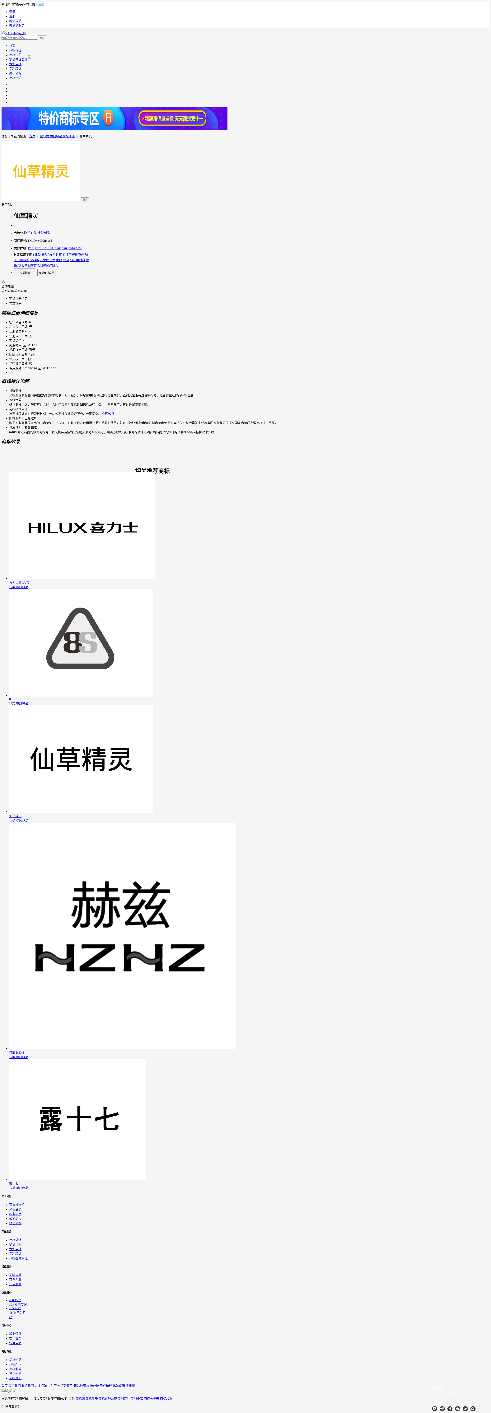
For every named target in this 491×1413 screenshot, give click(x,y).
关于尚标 (15, 73)
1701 (31, 248)
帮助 (41, 4)
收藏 (84, 199)
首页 (12, 45)
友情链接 (93, 1385)
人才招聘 (41, 1385)
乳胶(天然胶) (43, 254)
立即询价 (25, 272)
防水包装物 (31, 265)
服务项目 (15, 1214)
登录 (12, 11)
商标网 (80, 1398)
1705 (58, 248)
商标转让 (15, 50)
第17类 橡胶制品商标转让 (57, 136)
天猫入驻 (15, 1275)
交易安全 (15, 1338)
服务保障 (15, 1334)
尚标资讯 (15, 1359)
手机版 (130, 1385)
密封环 (57, 254)
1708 (79, 248)
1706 (65, 248)
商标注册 (15, 55)
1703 (44, 248)
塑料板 (34, 260)
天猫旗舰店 (17, 25)
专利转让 (15, 68)
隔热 (66, 260)
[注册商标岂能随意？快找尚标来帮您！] (114, 128)
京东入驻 (15, 1279)
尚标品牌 (15, 1209)
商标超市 (166, 1398)
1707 (72, 248)
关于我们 (14, 1385)
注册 (12, 16)
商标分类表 (151, 1398)
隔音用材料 (77, 260)
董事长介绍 (17, 1204)
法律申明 (15, 1343)
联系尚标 (15, 1223)
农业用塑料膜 (72, 254)
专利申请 (15, 64)
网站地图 (80, 1385)
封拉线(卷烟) (48, 265)
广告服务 (15, 1284)
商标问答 (15, 1369)
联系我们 (27, 1385)
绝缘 (59, 260)
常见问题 (15, 1373)
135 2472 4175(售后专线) (17, 1313)
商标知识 (15, 1364)
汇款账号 (67, 1385)
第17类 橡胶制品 (39, 233)
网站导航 (15, 21)
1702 (38, 248)
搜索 (41, 37)
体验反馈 (119, 1385)
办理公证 (108, 413)
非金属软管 (47, 260)
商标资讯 (15, 78)
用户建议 (106, 1385)
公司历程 (15, 1218)
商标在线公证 (18, 59)
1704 (51, 248)
